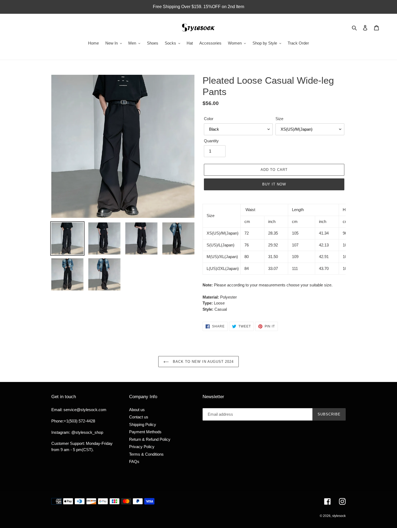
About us (137, 409)
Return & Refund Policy (149, 439)
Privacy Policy (141, 446)
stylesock (339, 516)
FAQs (134, 461)
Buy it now (274, 184)
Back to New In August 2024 (202, 362)
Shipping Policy (142, 424)
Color (208, 118)
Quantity (211, 140)
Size (279, 118)
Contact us (138, 417)
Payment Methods (145, 431)
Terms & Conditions (146, 454)
